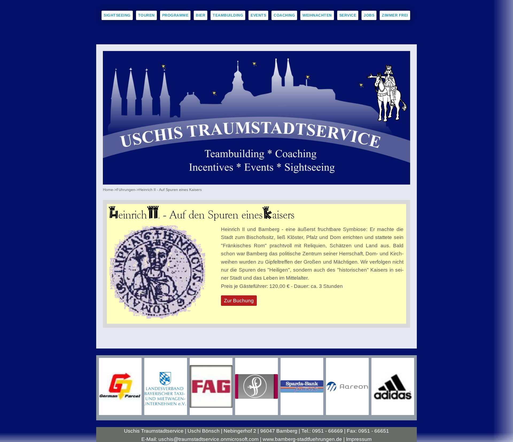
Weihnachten (317, 15)
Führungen (125, 189)
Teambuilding (228, 15)
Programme (175, 15)
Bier (200, 15)
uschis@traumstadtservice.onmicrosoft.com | (210, 439)
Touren (146, 15)
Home (108, 189)
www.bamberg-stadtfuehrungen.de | (304, 439)
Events (258, 15)
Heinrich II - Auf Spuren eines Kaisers (170, 189)
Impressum (359, 439)
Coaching (284, 15)
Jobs (369, 15)
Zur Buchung (239, 300)
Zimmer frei (395, 15)
